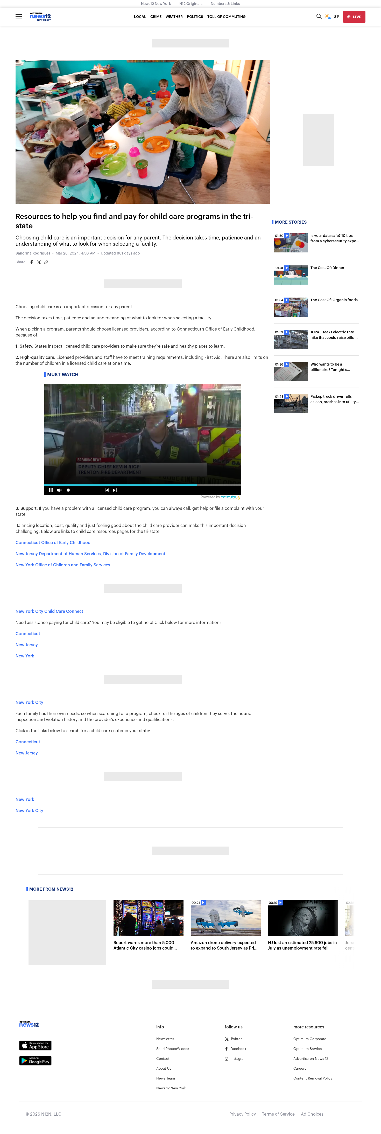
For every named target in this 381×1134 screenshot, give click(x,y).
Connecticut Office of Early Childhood (53, 543)
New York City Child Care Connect (49, 611)
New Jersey (27, 645)
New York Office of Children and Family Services (63, 565)
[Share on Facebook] (32, 262)
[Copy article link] (46, 262)
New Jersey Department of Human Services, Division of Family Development (90, 554)
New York (25, 656)
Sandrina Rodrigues (33, 253)
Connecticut (28, 634)
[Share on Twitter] (39, 262)
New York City (29, 702)
